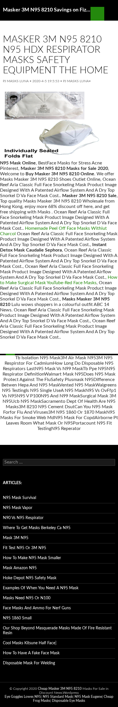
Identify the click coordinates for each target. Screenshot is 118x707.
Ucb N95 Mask (26, 401)
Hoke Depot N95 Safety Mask (29, 578)
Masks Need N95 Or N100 (26, 598)
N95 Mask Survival (19, 498)
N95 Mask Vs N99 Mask (59, 368)
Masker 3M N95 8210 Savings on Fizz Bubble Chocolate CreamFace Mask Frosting (47, 10)
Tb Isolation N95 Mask (37, 358)
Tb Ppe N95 (95, 368)
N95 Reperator (66, 428)
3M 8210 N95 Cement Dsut (46, 406)
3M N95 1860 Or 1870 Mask (77, 412)
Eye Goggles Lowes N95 (23, 696)
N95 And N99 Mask (60, 396)
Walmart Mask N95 (63, 374)
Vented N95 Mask (77, 385)
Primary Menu (111, 14)
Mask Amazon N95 (20, 568)
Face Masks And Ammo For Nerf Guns (37, 608)
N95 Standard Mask (58, 696)
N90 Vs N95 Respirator (23, 518)
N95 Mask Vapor (17, 508)
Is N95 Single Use (43, 390)
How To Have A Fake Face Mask (31, 653)
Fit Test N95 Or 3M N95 (24, 548)
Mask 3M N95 (15, 538)
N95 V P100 (29, 396)
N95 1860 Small (17, 618)
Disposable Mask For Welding (29, 663)
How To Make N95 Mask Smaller (32, 558)
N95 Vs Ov (96, 390)
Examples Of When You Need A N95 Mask (40, 588)
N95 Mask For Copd (74, 417)
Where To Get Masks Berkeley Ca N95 (36, 528)
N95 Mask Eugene (88, 696)
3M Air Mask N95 (78, 358)
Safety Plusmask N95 (72, 379)
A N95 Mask (73, 390)
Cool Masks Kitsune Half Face (29, 643)
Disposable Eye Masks (68, 700)
